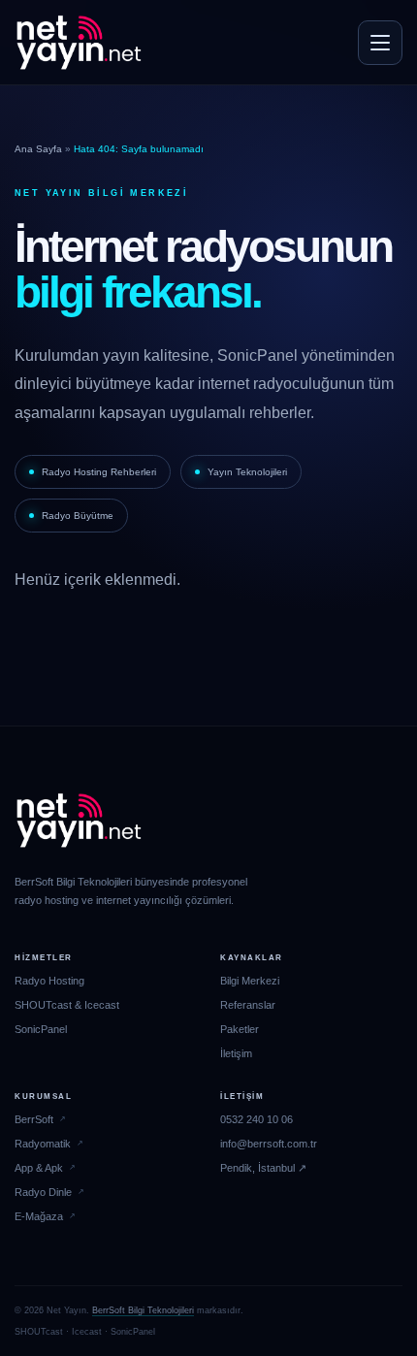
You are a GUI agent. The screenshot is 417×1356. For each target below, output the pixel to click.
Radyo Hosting (49, 980)
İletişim (236, 1053)
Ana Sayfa (38, 149)
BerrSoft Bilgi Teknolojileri (143, 1310)
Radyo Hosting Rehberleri (99, 472)
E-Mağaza (39, 1216)
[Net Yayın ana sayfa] (79, 43)
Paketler (239, 1029)
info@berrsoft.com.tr (268, 1143)
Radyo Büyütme (77, 515)
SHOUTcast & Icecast (67, 1005)
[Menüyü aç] (380, 42)
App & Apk (39, 1168)
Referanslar (247, 1005)
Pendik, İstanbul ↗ (263, 1168)
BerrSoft (34, 1119)
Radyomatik (43, 1143)
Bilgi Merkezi (249, 980)
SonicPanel (41, 1029)
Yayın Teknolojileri (247, 472)
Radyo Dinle (43, 1192)
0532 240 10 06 (256, 1119)
